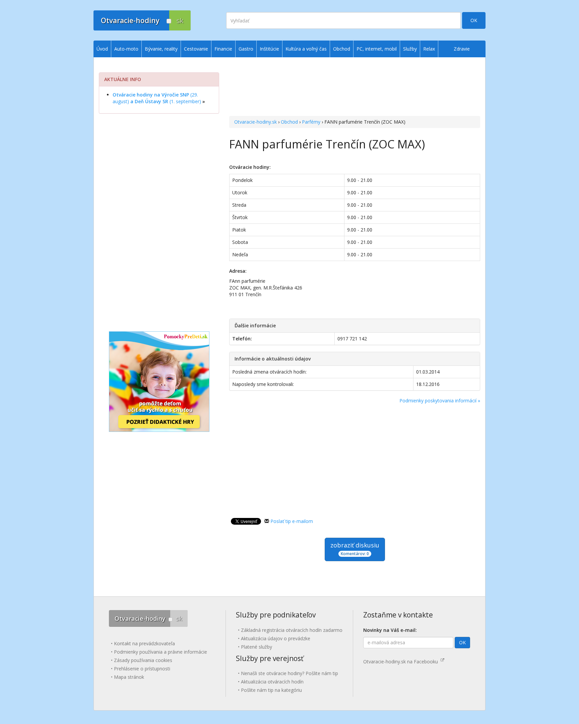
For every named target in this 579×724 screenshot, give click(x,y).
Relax (429, 49)
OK (473, 20)
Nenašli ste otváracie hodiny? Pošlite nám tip (289, 673)
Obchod (289, 122)
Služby (410, 49)
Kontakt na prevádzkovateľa (144, 643)
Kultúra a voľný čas (306, 49)
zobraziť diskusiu (354, 548)
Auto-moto (126, 49)
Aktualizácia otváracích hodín (272, 681)
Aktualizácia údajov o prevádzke (275, 638)
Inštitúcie (269, 49)
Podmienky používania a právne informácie (160, 652)
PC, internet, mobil (377, 49)
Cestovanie (196, 49)
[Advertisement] (354, 87)
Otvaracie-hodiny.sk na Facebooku (402, 661)
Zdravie (462, 49)
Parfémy (311, 122)
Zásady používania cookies (143, 660)
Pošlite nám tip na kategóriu (271, 690)
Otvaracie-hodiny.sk (255, 122)
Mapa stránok (129, 677)
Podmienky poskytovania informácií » (439, 400)
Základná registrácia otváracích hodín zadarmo (291, 630)
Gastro (246, 49)
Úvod (102, 49)
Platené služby (256, 647)
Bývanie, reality (161, 49)
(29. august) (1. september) (157, 98)
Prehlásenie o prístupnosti (142, 668)
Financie (223, 49)
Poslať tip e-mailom (291, 521)
